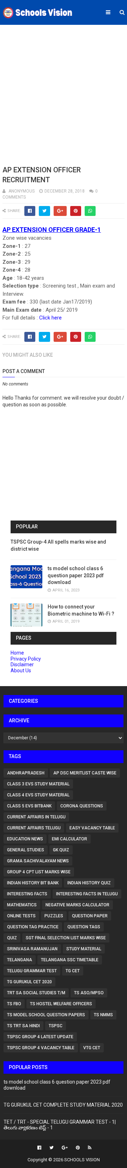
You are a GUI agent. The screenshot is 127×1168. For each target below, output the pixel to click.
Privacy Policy (26, 659)
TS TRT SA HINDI (23, 1025)
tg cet (73, 970)
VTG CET (91, 1047)
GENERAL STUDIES (25, 849)
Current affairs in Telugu (36, 816)
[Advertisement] (63, 94)
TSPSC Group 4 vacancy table (40, 1047)
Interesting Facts (27, 893)
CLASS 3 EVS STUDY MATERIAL (38, 784)
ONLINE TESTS (21, 915)
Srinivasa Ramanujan (32, 948)
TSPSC (55, 1025)
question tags (83, 926)
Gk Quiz (61, 849)
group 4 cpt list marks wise (39, 871)
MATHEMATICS (22, 904)
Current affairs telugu (34, 827)
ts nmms (103, 1014)
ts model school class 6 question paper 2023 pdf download (76, 575)
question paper (90, 915)
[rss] (88, 1147)
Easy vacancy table (92, 827)
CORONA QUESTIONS (81, 805)
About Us (21, 670)
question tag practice (33, 926)
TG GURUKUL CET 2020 (29, 981)
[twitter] (51, 1147)
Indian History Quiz (89, 882)
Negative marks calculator (77, 904)
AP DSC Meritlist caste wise (84, 773)
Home (17, 653)
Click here (50, 318)
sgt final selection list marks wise (66, 937)
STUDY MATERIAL (83, 948)
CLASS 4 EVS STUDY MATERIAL (38, 794)
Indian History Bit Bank (33, 882)
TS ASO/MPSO (89, 992)
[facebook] (39, 1147)
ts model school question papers (46, 1014)
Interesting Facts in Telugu (87, 893)
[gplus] (64, 1147)
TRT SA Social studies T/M (36, 992)
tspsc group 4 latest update (40, 1036)
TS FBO (14, 1003)
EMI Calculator (69, 838)
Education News (25, 838)
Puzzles (53, 915)
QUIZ (12, 937)
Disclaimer (22, 664)
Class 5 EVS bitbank (29, 805)
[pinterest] (77, 1147)
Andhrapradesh (25, 773)
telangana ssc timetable (69, 959)
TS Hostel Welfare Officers (61, 1003)
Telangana (19, 959)
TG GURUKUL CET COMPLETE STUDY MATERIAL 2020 (63, 1105)
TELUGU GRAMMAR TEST (32, 970)
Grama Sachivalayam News (38, 860)
